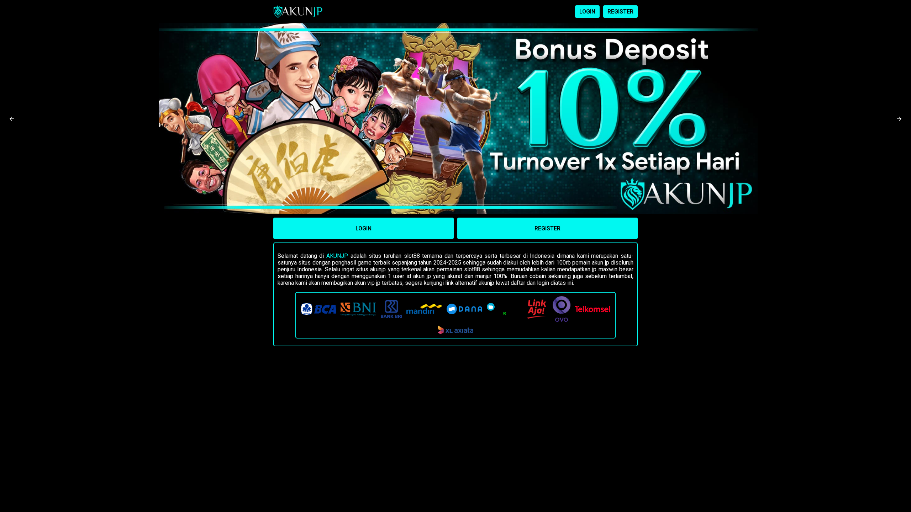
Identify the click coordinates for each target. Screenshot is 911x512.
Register (547, 228)
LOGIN (587, 11)
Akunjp (337, 255)
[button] (12, 119)
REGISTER (620, 11)
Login (364, 228)
